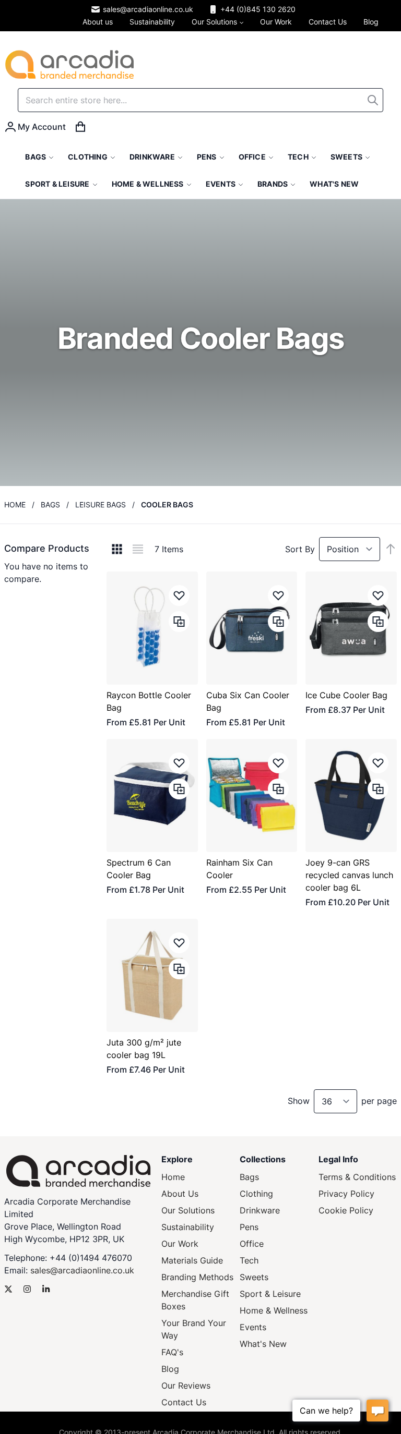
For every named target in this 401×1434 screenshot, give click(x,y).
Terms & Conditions (357, 1177)
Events (253, 1327)
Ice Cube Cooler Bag (346, 695)
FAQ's (172, 1352)
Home (15, 504)
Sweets (254, 1277)
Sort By (300, 549)
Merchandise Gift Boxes (195, 1300)
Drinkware (260, 1210)
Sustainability (187, 1227)
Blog (170, 1369)
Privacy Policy (346, 1193)
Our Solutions (188, 1210)
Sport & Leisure (270, 1294)
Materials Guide (192, 1260)
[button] (179, 595)
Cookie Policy (346, 1210)
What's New (263, 1344)
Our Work (179, 1243)
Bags (50, 504)
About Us (179, 1193)
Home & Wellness (274, 1310)
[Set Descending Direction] (390, 549)
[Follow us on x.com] (8, 1289)
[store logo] (69, 64)
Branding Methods (197, 1277)
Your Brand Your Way (193, 1329)
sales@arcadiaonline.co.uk (148, 9)
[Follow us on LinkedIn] (46, 1289)
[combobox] (200, 100)
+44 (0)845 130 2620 (258, 9)
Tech (249, 1260)
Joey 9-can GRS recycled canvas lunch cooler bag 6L (349, 875)
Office (252, 1243)
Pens (249, 1227)
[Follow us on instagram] (27, 1289)
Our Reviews (185, 1385)
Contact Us (183, 1402)
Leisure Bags (100, 504)
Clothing (256, 1193)
